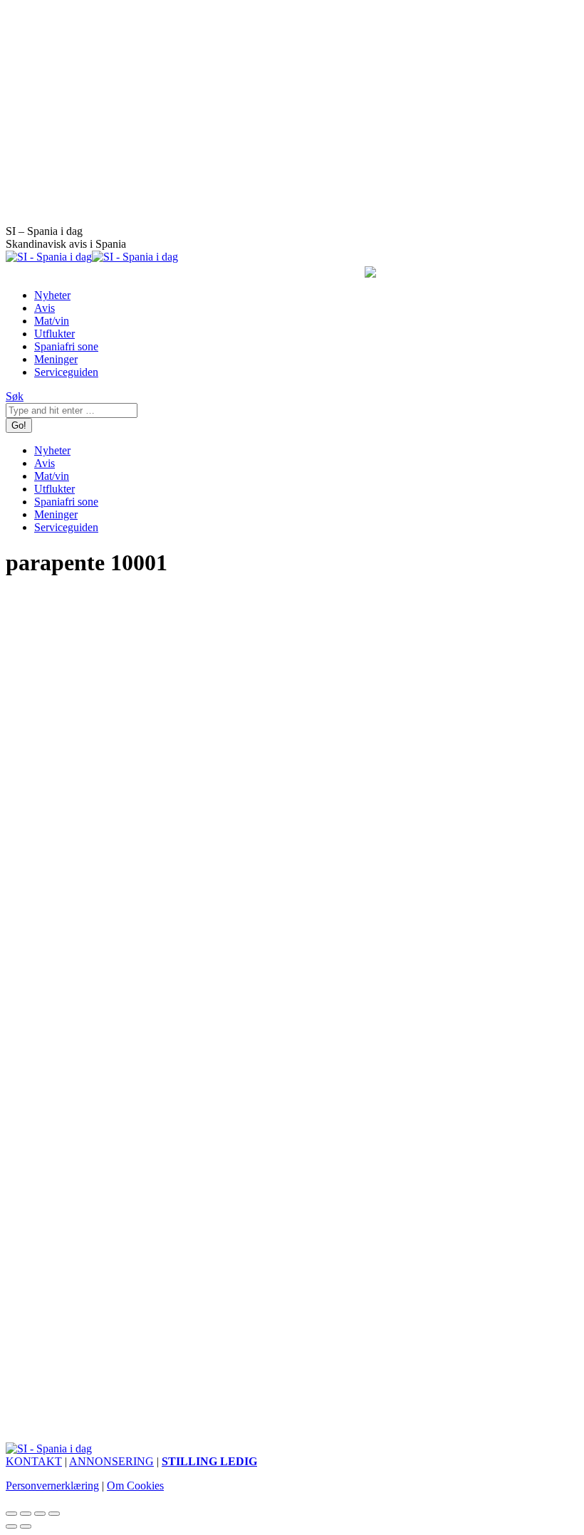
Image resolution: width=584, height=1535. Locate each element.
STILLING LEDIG (209, 1461)
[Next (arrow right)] (25, 1526)
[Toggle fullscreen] (40, 1514)
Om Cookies (135, 1485)
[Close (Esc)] (11, 1514)
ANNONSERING (111, 1461)
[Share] (25, 1514)
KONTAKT (34, 1461)
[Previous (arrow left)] (11, 1526)
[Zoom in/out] (54, 1514)
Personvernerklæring (52, 1485)
